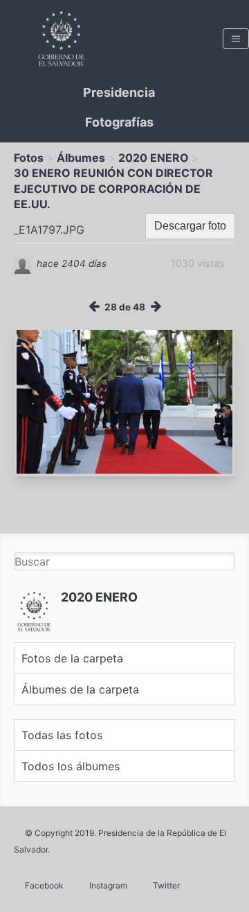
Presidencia (119, 92)
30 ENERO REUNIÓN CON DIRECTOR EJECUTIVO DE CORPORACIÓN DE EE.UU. (113, 188)
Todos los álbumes (70, 766)
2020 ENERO (153, 158)
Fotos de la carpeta (72, 658)
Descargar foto (190, 226)
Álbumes (81, 158)
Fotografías (119, 122)
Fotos (29, 158)
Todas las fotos (61, 735)
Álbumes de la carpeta (80, 689)
